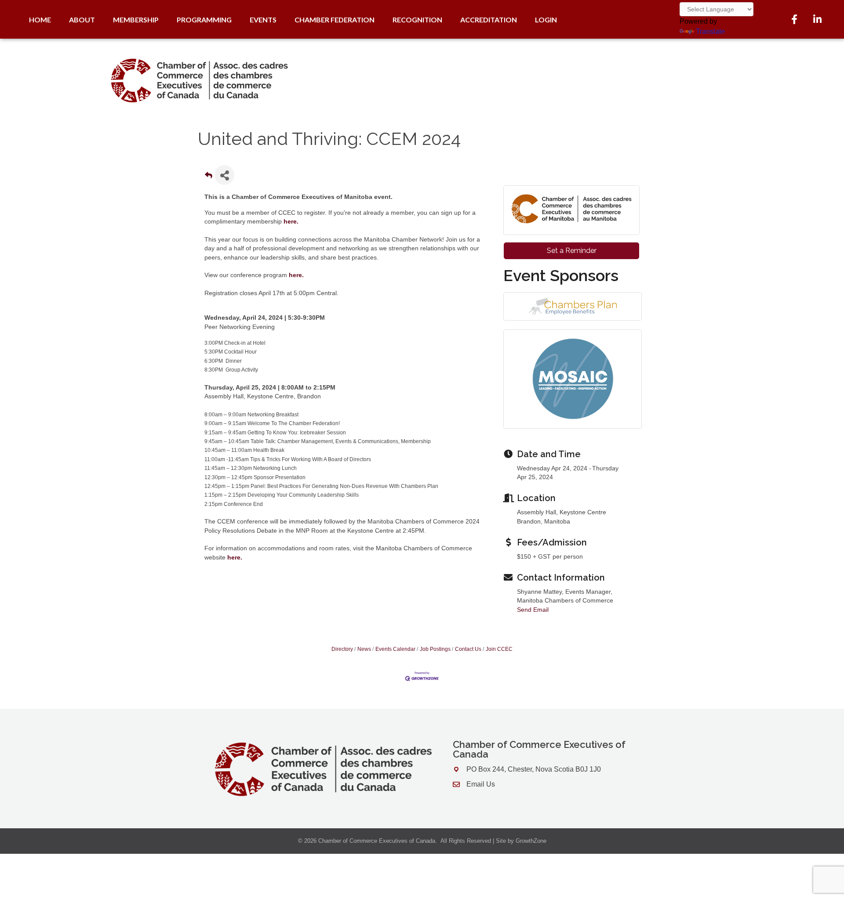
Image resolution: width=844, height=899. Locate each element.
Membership (136, 19)
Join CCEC (499, 649)
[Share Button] (224, 175)
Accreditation (488, 19)
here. (296, 274)
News (364, 649)
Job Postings (435, 649)
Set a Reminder (572, 250)
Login (546, 19)
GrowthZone (531, 841)
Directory (342, 649)
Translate (710, 31)
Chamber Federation (335, 19)
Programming (204, 19)
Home (40, 19)
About (82, 19)
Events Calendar (395, 649)
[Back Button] (208, 177)
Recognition (417, 19)
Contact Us (468, 649)
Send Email (533, 609)
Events (263, 19)
